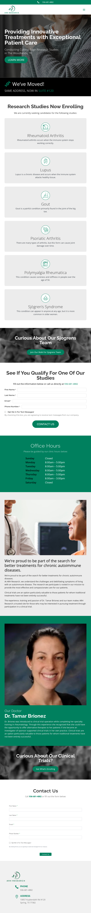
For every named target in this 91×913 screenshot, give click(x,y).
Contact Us (45, 424)
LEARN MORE (16, 60)
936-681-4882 (71, 383)
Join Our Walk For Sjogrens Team (45, 352)
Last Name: (10, 395)
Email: (7, 401)
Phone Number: (12, 407)
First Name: (10, 390)
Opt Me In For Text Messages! (21, 412)
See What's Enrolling (45, 769)
